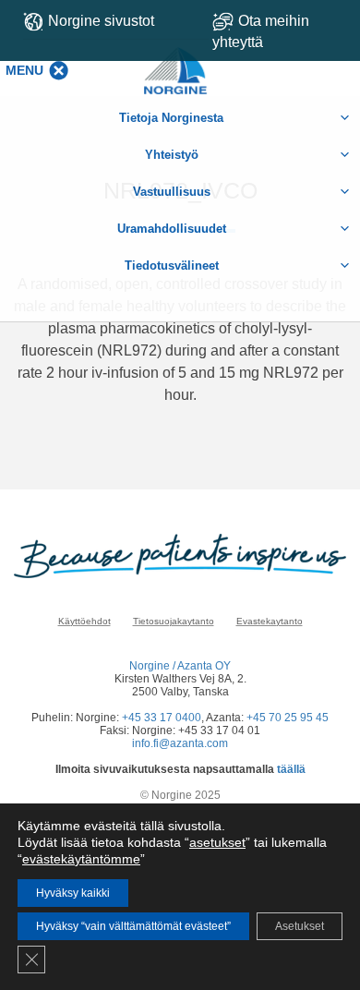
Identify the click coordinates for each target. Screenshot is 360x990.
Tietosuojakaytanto (173, 621)
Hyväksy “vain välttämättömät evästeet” (133, 926)
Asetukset (299, 926)
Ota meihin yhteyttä (260, 31)
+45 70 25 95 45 (287, 717)
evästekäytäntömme (81, 858)
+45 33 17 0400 (161, 717)
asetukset (217, 842)
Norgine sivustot (101, 21)
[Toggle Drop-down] (279, 31)
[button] (24, 70)
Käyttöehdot (84, 621)
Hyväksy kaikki (73, 893)
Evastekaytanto (269, 621)
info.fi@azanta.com (180, 743)
